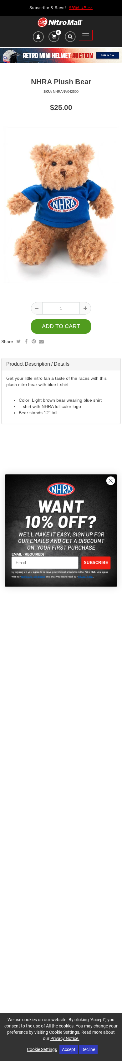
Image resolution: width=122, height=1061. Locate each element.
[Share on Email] (41, 341)
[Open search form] (70, 38)
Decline (88, 1049)
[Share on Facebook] (26, 341)
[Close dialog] (110, 480)
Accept (68, 1049)
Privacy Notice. (64, 1038)
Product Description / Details (37, 364)
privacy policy (85, 576)
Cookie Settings (42, 1049)
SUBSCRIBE (96, 563)
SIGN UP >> (81, 8)
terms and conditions (33, 576)
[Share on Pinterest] (34, 341)
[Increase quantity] (85, 308)
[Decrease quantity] (37, 308)
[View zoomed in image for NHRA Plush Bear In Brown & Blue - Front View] (61, 204)
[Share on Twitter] (19, 341)
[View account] (38, 37)
